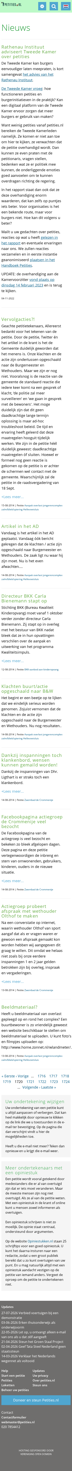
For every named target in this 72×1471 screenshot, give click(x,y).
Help (4, 1371)
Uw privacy (40, 1375)
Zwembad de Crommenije (38, 800)
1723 (54, 1081)
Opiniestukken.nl (40, 1241)
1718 (65, 1076)
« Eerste (8, 1076)
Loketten (8, 1385)
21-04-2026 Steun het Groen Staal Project (32, 1342)
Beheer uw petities (15, 1390)
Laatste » (48, 1087)
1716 (42, 1076)
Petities (6, 1380)
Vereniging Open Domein (36, 1454)
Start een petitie (13, 1375)
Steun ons (40, 1385)
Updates (39, 1371)
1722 (42, 1081)
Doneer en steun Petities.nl (36, 1400)
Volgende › (31, 1087)
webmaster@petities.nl (18, 1422)
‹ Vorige (22, 1076)
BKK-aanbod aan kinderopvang (41, 669)
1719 (7, 1081)
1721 (30, 1081)
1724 (66, 1081)
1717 (53, 1076)
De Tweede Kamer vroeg (21, 88)
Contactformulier (13, 1417)
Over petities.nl (44, 1380)
